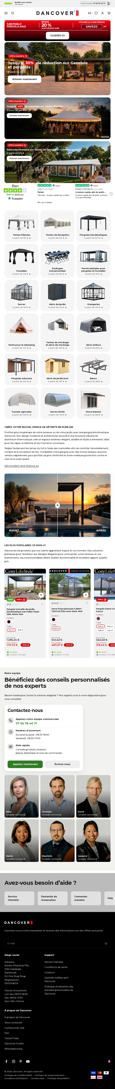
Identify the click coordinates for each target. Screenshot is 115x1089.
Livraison (49, 972)
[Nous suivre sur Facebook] (6, 1061)
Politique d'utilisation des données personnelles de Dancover (58, 990)
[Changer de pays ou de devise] (89, 13)
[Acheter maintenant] (57, 68)
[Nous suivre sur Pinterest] (21, 1061)
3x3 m (20, 630)
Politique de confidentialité (18, 1075)
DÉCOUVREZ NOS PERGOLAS (21, 466)
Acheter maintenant (24, 79)
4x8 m (101, 630)
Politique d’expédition (58, 1078)
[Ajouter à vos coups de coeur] (42, 604)
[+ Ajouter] (41, 594)
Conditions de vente (55, 967)
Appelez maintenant (25, 764)
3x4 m (11, 630)
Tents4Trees (11, 1038)
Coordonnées (37, 1078)
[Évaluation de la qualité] (14, 604)
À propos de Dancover (17, 1017)
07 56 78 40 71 (26, 723)
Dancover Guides (14, 1043)
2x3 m (56, 628)
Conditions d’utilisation (16, 1078)
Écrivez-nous (62, 764)
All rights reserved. (33, 1071)
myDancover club (14, 1028)
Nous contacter (13, 1022)
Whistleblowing (13, 1049)
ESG (6, 1033)
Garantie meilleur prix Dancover (56, 979)
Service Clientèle (53, 962)
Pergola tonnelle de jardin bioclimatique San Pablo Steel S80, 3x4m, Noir (23, 611)
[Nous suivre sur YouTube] (28, 1061)
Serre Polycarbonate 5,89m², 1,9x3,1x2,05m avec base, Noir (66, 610)
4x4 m (110, 626)
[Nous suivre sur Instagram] (13, 1061)
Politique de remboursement (49, 1075)
